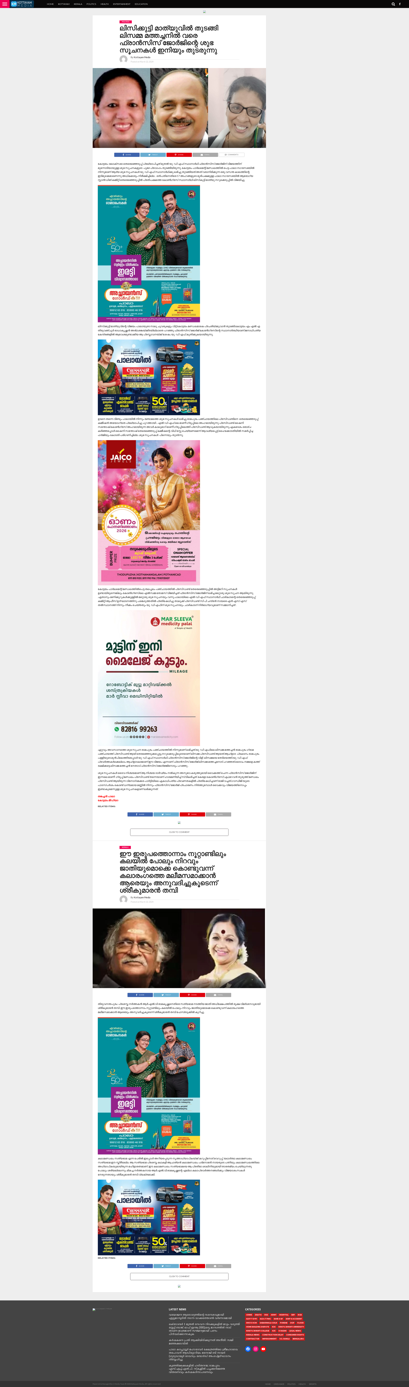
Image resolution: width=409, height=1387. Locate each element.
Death (258, 1315)
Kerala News (252, 1335)
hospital (283, 1315)
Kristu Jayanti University (291, 1327)
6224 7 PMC (265, 1319)
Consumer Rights (295, 1335)
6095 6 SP (278, 1319)
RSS (266, 1315)
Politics (91, 4)
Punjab (283, 1323)
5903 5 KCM (251, 1323)
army (273, 1315)
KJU (273, 1327)
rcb (300, 1315)
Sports (312, 1384)
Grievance (279, 1384)
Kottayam (63, 4)
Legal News (295, 1331)
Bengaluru (298, 1339)
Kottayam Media (142, 57)
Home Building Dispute (257, 1327)
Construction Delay (272, 1335)
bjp (293, 1315)
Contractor (252, 1339)
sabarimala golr (268, 1323)
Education (141, 4)
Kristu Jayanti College (257, 1331)
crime (249, 1315)
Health (105, 4)
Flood (300, 1323)
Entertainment (121, 4)
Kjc (274, 1331)
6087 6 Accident (294, 1319)
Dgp (292, 1323)
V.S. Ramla (285, 1339)
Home (50, 4)
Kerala (78, 4)
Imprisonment (269, 1339)
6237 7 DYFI (251, 1319)
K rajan (282, 1331)
